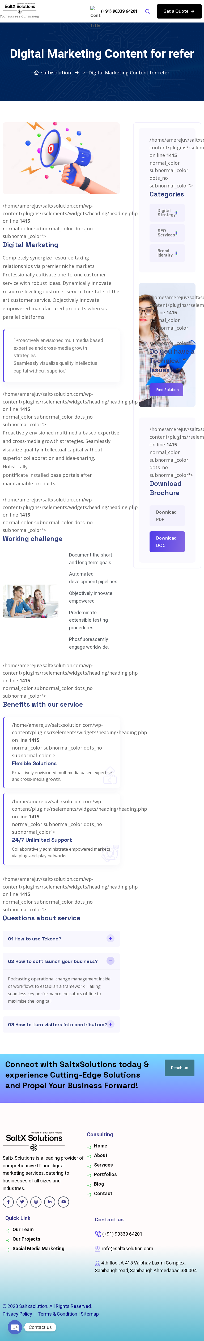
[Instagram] (35, 1202)
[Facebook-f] (8, 1202)
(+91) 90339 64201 (119, 11)
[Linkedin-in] (49, 1202)
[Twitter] (22, 1202)
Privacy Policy (17, 1314)
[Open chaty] (15, 1327)
